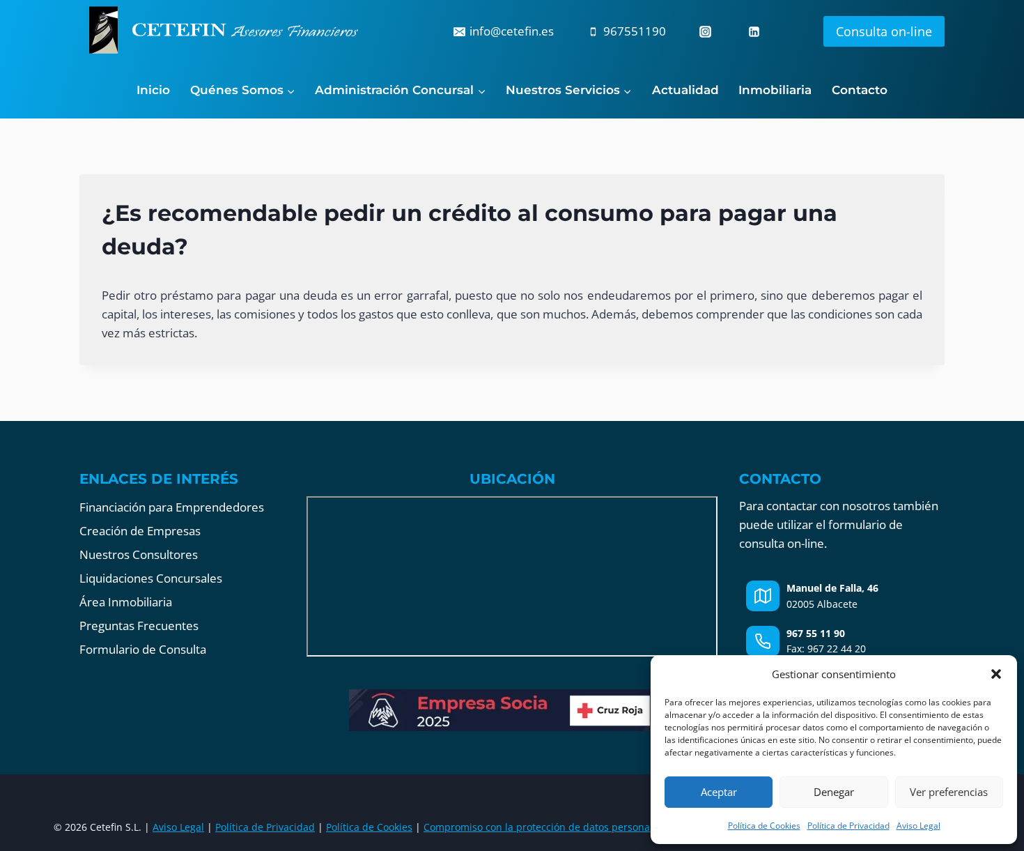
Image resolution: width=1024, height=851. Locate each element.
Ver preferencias (949, 792)
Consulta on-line (884, 31)
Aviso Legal (918, 825)
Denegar (834, 792)
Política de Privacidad (848, 825)
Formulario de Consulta (142, 649)
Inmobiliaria (775, 90)
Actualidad (685, 90)
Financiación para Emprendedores (171, 507)
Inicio (153, 90)
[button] (996, 674)
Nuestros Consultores (138, 554)
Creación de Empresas (140, 531)
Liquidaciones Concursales (150, 578)
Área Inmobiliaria (125, 602)
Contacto (859, 90)
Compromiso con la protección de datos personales (543, 827)
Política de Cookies (764, 825)
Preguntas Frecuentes (139, 626)
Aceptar (719, 792)
